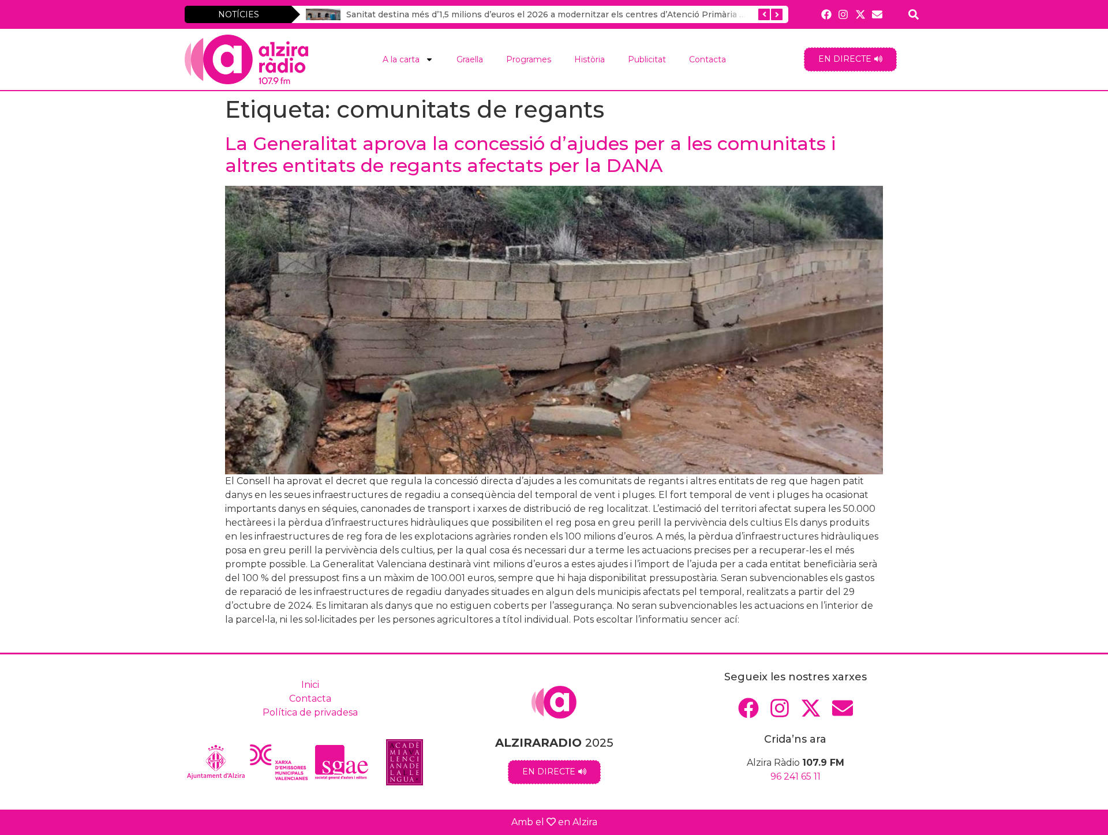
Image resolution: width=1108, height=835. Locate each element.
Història (589, 59)
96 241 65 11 (795, 776)
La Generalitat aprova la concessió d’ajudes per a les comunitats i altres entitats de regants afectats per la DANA (530, 154)
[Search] (914, 14)
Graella (469, 59)
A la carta (401, 59)
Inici (310, 684)
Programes (528, 59)
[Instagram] (843, 14)
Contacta (707, 59)
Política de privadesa (310, 712)
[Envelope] (877, 14)
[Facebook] (826, 14)
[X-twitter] (860, 14)
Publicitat (647, 59)
